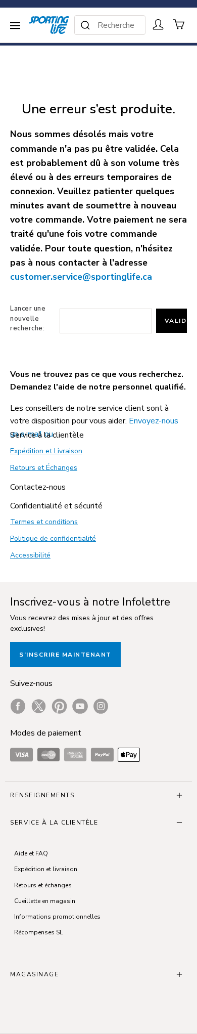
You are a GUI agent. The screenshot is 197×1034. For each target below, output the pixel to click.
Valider (176, 321)
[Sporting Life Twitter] (38, 706)
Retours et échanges (43, 885)
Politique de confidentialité (53, 538)
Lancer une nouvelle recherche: (27, 318)
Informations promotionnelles (57, 917)
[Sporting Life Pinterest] (59, 706)
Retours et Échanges (43, 467)
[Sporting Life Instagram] (101, 706)
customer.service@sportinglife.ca (81, 277)
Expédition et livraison (45, 869)
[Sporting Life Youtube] (80, 706)
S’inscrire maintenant (65, 655)
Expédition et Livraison (46, 451)
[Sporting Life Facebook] (18, 706)
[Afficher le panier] (178, 24)
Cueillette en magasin (44, 901)
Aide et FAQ (31, 853)
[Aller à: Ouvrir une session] (158, 24)
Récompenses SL (38, 932)
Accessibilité (30, 555)
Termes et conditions (44, 522)
